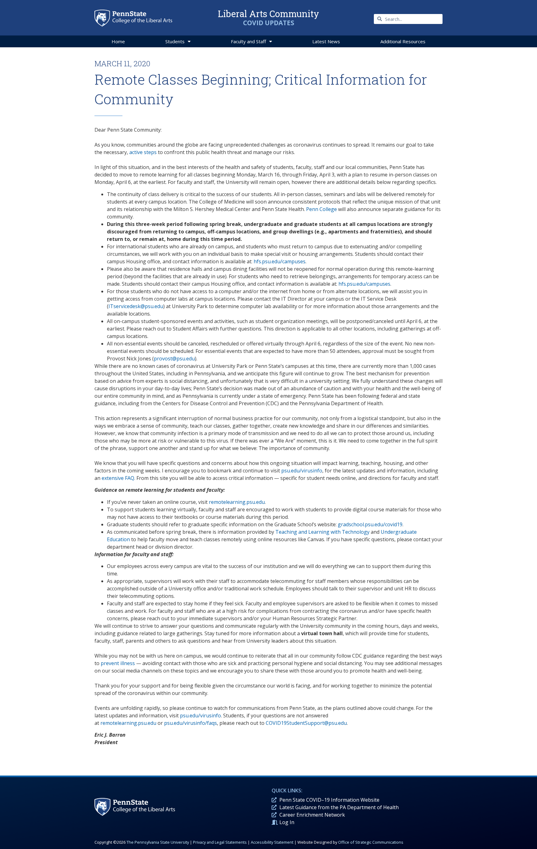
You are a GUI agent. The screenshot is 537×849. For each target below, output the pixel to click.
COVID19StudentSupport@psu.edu (306, 723)
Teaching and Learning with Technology (322, 531)
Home (118, 41)
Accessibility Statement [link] (272, 842)
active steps (143, 152)
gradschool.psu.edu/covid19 (370, 524)
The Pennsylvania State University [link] (157, 842)
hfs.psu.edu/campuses (279, 261)
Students (175, 41)
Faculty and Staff (248, 41)
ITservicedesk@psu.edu (135, 306)
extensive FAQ (118, 478)
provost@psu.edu (174, 358)
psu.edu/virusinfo (301, 470)
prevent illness (118, 663)
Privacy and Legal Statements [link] (220, 842)
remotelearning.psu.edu (237, 502)
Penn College (321, 209)
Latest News (326, 41)
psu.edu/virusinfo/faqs (190, 723)
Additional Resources (402, 41)
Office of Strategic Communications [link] (370, 842)
